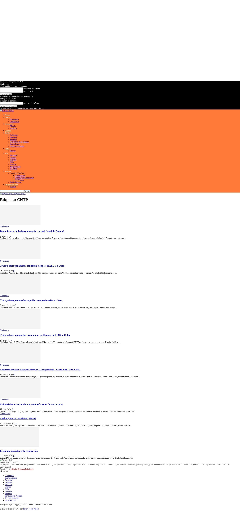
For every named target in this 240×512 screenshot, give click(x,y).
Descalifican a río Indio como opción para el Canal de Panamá (32, 231)
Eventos (13, 164)
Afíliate (13, 187)
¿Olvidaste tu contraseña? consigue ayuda (16, 96)
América (13, 128)
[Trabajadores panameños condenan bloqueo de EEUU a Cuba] (20, 259)
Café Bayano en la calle (24, 178)
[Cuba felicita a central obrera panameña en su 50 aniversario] (20, 397)
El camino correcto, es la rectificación (19, 451)
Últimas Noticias (11, 498)
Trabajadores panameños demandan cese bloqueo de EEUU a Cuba (35, 335)
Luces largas (15, 144)
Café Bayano (20, 175)
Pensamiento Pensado (13, 496)
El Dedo (13, 139)
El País (13, 151)
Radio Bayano (15, 182)
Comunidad (14, 121)
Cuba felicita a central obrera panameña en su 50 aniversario (31, 404)
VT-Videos (19, 180)
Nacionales (14, 119)
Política (7, 148)
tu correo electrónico (31, 103)
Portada (7, 115)
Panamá (7, 117)
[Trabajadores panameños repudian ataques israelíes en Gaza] (20, 293)
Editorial (13, 137)
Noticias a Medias (17, 146)
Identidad (13, 155)
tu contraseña (28, 91)
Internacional (9, 124)
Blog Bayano (15, 166)
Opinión (7, 133)
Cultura (13, 157)
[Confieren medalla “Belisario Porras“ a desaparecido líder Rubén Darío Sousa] (20, 363)
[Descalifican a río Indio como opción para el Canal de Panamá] (20, 224)
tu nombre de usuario (31, 89)
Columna (8, 482)
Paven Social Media (31, 509)
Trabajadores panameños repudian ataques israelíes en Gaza (31, 300)
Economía (8, 130)
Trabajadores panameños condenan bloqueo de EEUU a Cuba (32, 265)
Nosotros (13, 169)
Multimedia (8, 171)
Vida (12, 162)
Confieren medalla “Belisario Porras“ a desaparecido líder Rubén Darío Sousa (40, 369)
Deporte (13, 160)
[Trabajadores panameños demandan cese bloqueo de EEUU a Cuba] (20, 328)
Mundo (13, 126)
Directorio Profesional (11, 184)
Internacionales (11, 478)
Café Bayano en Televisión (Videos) (18, 418)
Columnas (14, 135)
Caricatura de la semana (19, 142)
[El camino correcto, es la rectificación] (19, 446)
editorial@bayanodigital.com (22, 469)
